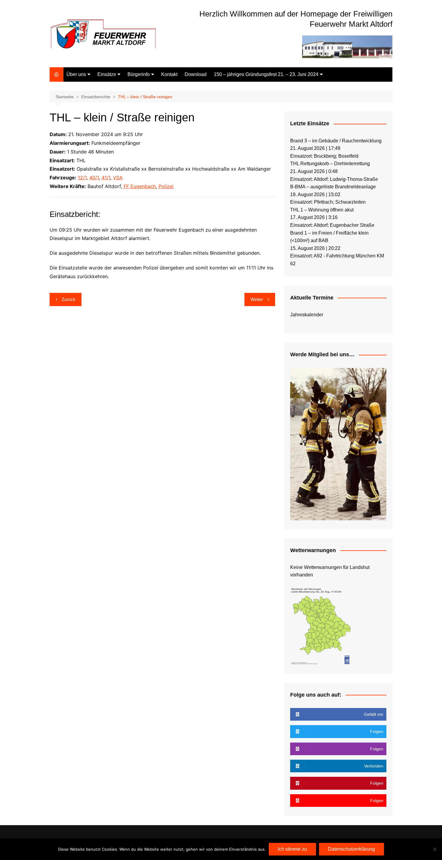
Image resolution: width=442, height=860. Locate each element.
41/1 (106, 178)
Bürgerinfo (138, 74)
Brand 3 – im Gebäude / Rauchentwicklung (336, 140)
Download (196, 74)
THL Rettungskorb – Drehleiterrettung (330, 163)
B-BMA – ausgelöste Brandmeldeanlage (333, 186)
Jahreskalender (306, 314)
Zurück (68, 299)
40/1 (94, 178)
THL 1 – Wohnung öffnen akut (322, 209)
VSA (118, 178)
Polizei (165, 186)
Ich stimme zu (292, 849)
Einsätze (106, 74)
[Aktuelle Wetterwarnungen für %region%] (321, 625)
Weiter (256, 299)
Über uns (76, 74)
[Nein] (434, 849)
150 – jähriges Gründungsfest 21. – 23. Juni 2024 (266, 74)
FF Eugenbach (140, 186)
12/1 (82, 178)
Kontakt (169, 74)
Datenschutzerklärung (351, 849)
